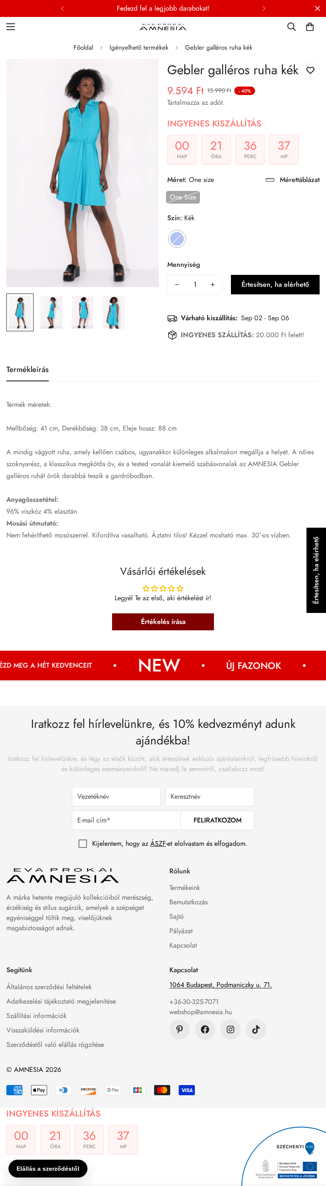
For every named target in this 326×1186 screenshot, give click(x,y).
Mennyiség (183, 264)
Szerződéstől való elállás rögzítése (55, 1044)
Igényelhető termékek (139, 47)
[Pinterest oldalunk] (179, 1029)
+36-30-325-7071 (194, 1002)
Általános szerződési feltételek (49, 987)
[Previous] (62, 8)
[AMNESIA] (163, 26)
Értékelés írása (163, 622)
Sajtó (176, 916)
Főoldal (83, 47)
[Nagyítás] (140, 77)
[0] (310, 26)
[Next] (263, 8)
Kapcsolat (183, 945)
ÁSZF (158, 843)
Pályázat (181, 931)
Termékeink (184, 887)
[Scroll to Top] (309, 1140)
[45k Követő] (230, 1029)
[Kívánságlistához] (310, 70)
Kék (177, 238)
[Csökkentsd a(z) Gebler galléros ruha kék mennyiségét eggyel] (177, 284)
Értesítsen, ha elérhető (275, 284)
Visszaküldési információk (42, 1030)
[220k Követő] (205, 1029)
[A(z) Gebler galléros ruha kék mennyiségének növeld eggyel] (212, 284)
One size (183, 197)
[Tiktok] (256, 1029)
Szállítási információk (36, 1016)
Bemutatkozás (188, 902)
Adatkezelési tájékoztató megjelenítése (61, 1001)
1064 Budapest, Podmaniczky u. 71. (220, 985)
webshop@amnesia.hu (200, 1012)
